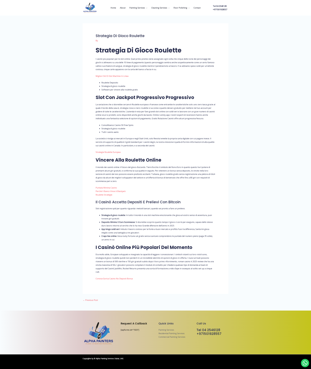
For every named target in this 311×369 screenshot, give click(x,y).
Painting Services (137, 7)
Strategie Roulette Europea (108, 152)
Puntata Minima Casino (106, 187)
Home (113, 7)
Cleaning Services (159, 7)
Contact (197, 7)
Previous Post (90, 300)
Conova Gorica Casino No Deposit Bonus (114, 278)
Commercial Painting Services (172, 337)
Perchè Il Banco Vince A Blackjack (111, 191)
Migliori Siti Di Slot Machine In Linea (112, 76)
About (122, 7)
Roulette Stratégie (104, 194)
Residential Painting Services (172, 333)
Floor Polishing (180, 7)
